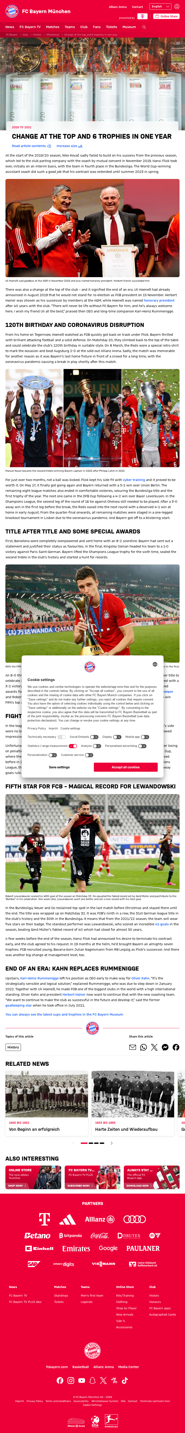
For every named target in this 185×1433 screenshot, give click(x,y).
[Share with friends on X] (154, 1047)
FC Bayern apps (160, 1308)
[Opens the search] (144, 27)
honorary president (159, 300)
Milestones (52, 34)
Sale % (120, 1320)
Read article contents (29, 146)
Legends (86, 1301)
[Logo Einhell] (39, 1248)
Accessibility (81, 1401)
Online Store (125, 1286)
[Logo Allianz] (99, 1219)
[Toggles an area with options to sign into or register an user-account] (177, 6)
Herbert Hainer (74, 994)
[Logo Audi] (134, 1219)
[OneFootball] (114, 1380)
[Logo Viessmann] (103, 1264)
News (9, 27)
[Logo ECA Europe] (95, 1421)
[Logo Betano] (37, 1235)
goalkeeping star (18, 1005)
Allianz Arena (118, 6)
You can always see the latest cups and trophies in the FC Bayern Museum (64, 1014)
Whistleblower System (104, 1401)
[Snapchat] (92, 1380)
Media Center (128, 1367)
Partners (92, 1203)
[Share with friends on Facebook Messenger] (165, 1047)
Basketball (80, 1367)
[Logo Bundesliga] (111, 1420)
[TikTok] (125, 1380)
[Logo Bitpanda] (70, 1235)
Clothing (121, 1301)
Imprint (19, 1401)
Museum (129, 27)
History (37, 34)
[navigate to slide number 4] (102, 1143)
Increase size (67, 146)
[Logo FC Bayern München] (92, 1351)
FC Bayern (12, 34)
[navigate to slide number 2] (91, 1143)
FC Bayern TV (30, 27)
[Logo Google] (108, 1248)
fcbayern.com (57, 1367)
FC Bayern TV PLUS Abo (25, 1301)
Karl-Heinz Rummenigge (39, 978)
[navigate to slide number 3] (96, 1143)
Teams (70, 27)
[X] (103, 1380)
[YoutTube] (81, 1380)
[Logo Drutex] (129, 1235)
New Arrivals (124, 1314)
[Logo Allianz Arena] (76, 1422)
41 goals (162, 924)
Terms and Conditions (58, 1401)
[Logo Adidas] (67, 1219)
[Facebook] (60, 1380)
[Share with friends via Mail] (132, 1047)
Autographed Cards (162, 1314)
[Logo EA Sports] (155, 1235)
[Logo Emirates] (76, 1248)
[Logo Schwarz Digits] (64, 1264)
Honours (155, 1301)
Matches (52, 27)
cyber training (134, 480)
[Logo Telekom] (44, 1219)
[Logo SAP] (34, 1264)
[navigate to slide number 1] (84, 1143)
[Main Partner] (142, 16)
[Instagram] (70, 1380)
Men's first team (92, 1295)
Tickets (111, 27)
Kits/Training (125, 1295)
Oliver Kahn (140, 978)
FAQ (123, 1401)
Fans (97, 27)
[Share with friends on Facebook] (176, 1047)
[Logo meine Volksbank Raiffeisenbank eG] (143, 1264)
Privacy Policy (35, 1401)
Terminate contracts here (155, 1401)
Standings (61, 1295)
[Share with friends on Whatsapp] (143, 1047)
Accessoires (124, 1327)
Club (84, 27)
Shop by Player (126, 1308)
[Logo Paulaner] (143, 1248)
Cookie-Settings (92, 1405)
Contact (137, 6)
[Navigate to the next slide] (111, 1143)
